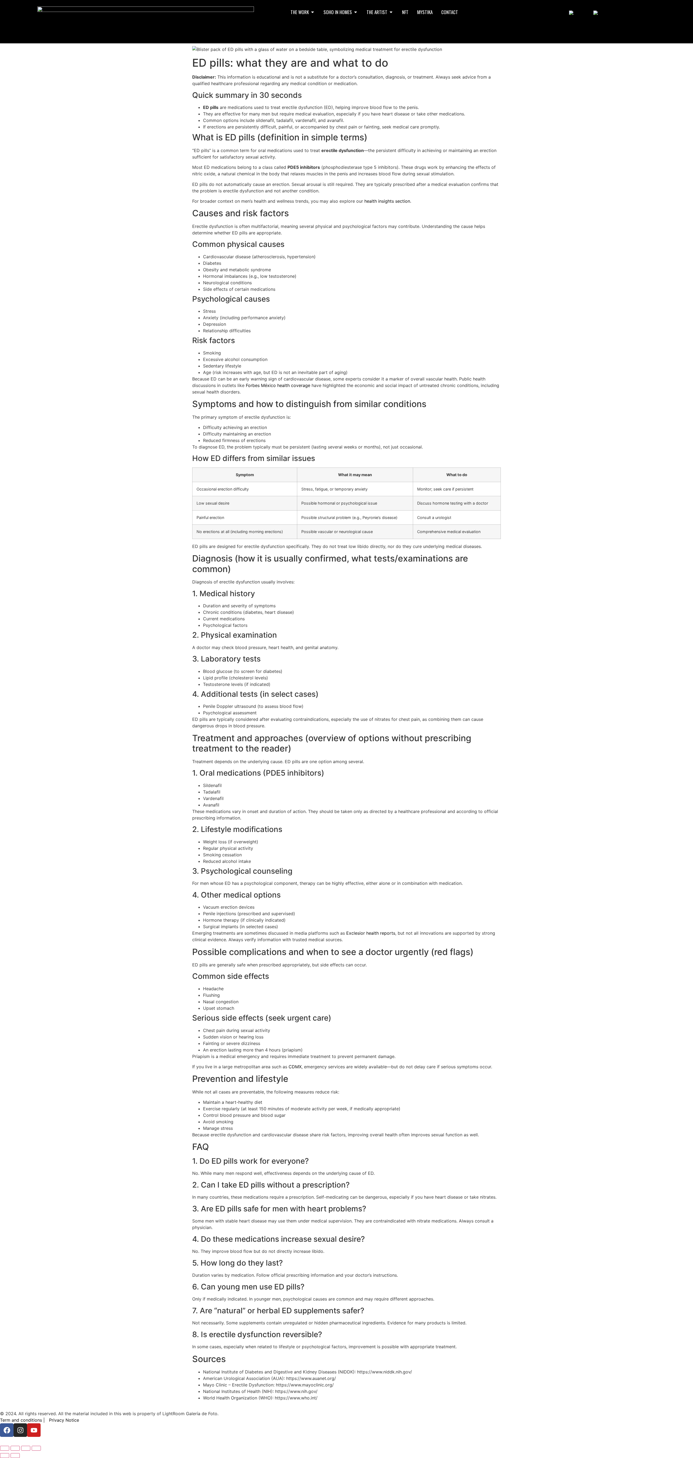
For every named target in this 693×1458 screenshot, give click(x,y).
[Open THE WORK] (312, 12)
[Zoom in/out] (4, 1448)
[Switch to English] (578, 13)
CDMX (295, 1066)
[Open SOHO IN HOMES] (355, 12)
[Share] (25, 1448)
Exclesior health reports (370, 933)
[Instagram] (20, 1430)
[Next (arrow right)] (15, 1455)
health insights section (387, 201)
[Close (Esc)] (36, 1448)
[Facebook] (7, 1430)
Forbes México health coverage (278, 385)
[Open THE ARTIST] (391, 12)
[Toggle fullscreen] (15, 1448)
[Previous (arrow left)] (4, 1455)
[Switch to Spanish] (603, 13)
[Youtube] (34, 1430)
